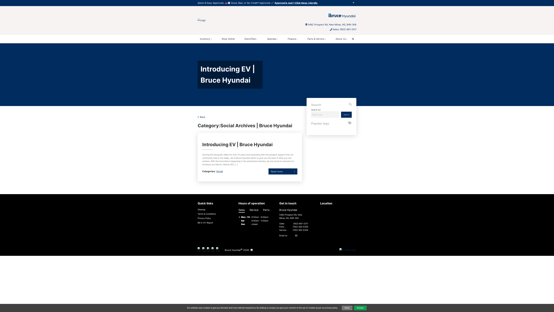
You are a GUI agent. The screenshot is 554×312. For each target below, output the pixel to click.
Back (202, 117)
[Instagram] (208, 250)
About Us (341, 38)
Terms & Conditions (207, 214)
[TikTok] (218, 250)
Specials (271, 38)
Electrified (250, 38)
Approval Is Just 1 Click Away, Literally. (296, 2)
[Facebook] (199, 250)
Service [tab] (253, 209)
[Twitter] (204, 250)
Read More (277, 171)
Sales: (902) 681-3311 (344, 29)
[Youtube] (213, 250)
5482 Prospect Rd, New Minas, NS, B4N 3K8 (332, 24)
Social (219, 171)
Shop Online (228, 38)
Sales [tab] (241, 209)
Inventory (205, 38)
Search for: (316, 110)
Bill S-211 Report (205, 222)
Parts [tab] (266, 209)
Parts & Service (315, 38)
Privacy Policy (204, 218)
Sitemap (201, 209)
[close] (353, 2)
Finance (292, 38)
